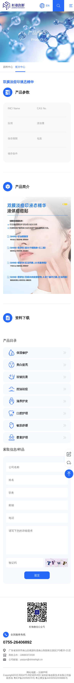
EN (47, 5)
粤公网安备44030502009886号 (51, 678)
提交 (37, 575)
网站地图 (31, 672)
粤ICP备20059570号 (24, 678)
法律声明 (42, 672)
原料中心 (8, 66)
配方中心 (20, 66)
